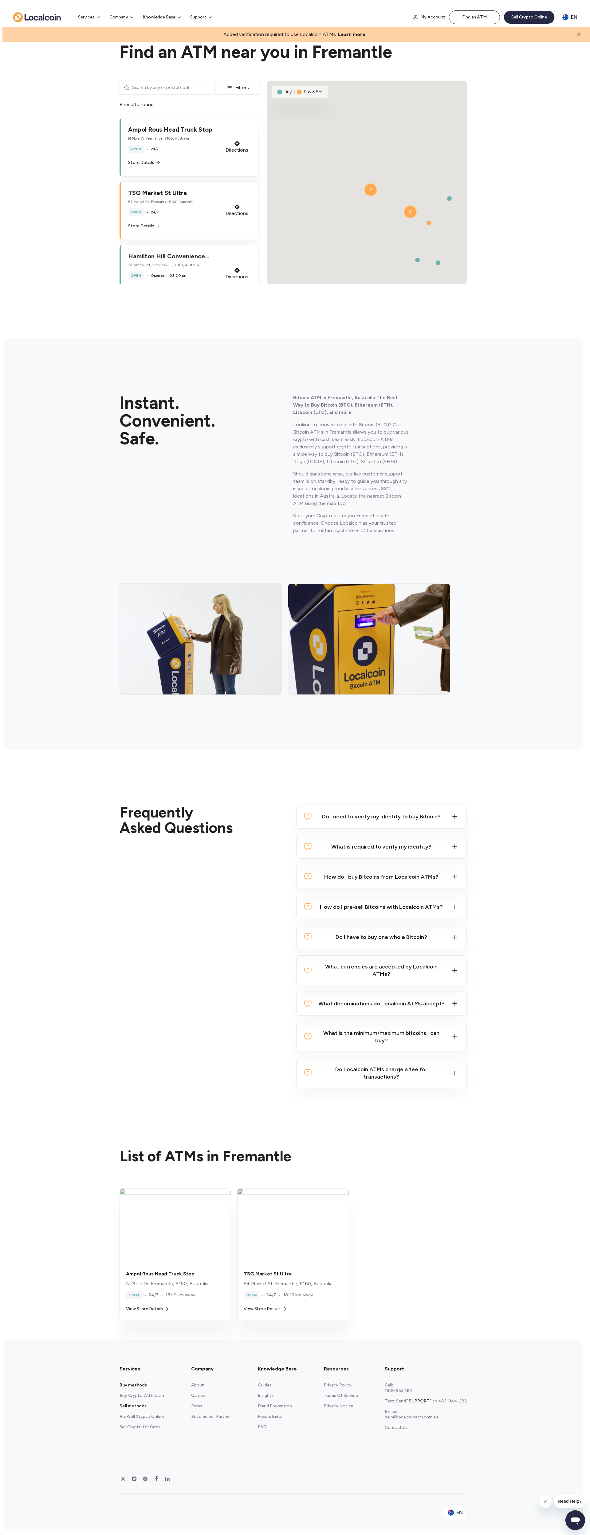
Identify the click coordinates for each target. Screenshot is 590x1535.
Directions (237, 150)
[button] (189, 147)
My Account (432, 17)
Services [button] (86, 17)
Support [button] (198, 17)
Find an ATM (474, 17)
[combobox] (170, 87)
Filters (242, 87)
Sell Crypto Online (529, 17)
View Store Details (144, 1308)
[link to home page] (36, 17)
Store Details (141, 162)
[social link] (123, 1478)
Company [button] (118, 17)
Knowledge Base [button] (159, 17)
